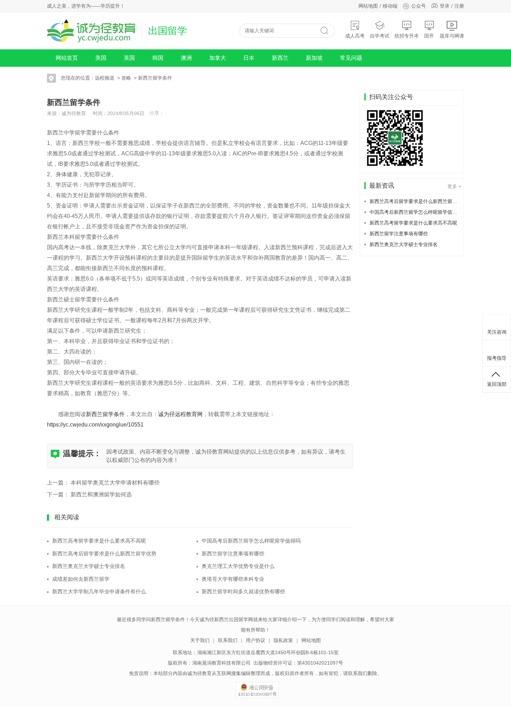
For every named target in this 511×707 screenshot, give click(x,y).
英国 (129, 58)
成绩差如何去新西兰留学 (81, 579)
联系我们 (227, 640)
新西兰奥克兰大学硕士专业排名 (88, 566)
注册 (459, 6)
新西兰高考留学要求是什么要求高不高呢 (99, 541)
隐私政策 (283, 640)
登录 (444, 6)
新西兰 (280, 58)
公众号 (418, 6)
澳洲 (186, 58)
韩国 (157, 58)
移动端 (390, 6)
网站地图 (368, 6)
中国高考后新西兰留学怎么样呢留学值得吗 (251, 541)
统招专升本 (407, 36)
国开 (429, 36)
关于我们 (200, 640)
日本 (248, 58)
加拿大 (217, 58)
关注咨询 (496, 332)
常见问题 (351, 58)
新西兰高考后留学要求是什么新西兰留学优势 (104, 553)
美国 (100, 58)
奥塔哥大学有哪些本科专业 (233, 579)
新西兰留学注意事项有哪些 (233, 553)
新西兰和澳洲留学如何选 (101, 494)
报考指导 (496, 358)
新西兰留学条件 (155, 78)
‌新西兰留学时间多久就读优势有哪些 (243, 591)
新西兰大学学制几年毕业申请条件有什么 (99, 591)
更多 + (454, 186)
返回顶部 (496, 384)
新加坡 (314, 58)
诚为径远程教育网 (180, 414)
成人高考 (355, 36)
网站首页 (67, 58)
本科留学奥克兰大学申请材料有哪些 (115, 483)
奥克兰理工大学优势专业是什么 (238, 566)
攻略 (126, 78)
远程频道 (104, 78)
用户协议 (255, 640)
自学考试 (379, 36)
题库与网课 (452, 36)
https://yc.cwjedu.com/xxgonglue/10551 (95, 425)
